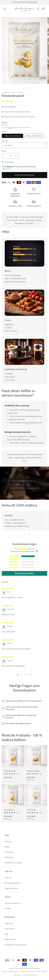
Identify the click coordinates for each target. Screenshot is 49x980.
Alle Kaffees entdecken (13, 863)
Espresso (8, 841)
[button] (4, 8)
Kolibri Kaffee (31, 810)
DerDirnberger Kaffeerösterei (23, 968)
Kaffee (7, 847)
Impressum (9, 923)
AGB (6, 934)
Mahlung (5, 141)
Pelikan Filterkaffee (33, 771)
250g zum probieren (12, 136)
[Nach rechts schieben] (29, 88)
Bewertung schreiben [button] (24, 573)
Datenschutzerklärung (28, 971)
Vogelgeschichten (11, 888)
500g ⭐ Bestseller (34, 136)
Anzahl (4, 151)
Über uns (8, 878)
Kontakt (8, 908)
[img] (7, 588)
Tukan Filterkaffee (10, 771)
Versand (10, 127)
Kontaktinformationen (30, 975)
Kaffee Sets (9, 857)
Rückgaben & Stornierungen (15, 945)
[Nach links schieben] (19, 88)
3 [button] (25, 675)
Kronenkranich (9, 810)
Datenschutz (10, 929)
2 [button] (21, 675)
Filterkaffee (9, 852)
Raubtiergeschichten (13, 883)
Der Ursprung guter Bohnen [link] (24, 481)
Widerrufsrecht (10, 939)
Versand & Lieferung (12, 903)
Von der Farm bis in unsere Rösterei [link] (24, 488)
